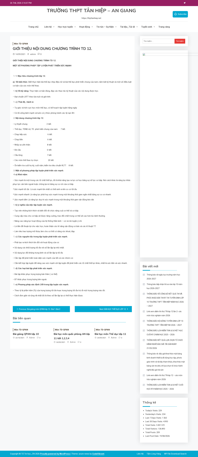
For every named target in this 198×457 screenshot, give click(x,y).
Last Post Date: (152, 436)
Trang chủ (33, 26)
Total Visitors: (151, 429)
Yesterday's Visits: (153, 414)
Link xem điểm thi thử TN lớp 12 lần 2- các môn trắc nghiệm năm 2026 (164, 313)
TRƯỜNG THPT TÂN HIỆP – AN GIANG (91, 10)
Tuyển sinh (146, 26)
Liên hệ (48, 26)
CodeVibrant (98, 454)
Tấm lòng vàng (154, 454)
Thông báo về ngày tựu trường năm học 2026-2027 (163, 277)
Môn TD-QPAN (21, 44)
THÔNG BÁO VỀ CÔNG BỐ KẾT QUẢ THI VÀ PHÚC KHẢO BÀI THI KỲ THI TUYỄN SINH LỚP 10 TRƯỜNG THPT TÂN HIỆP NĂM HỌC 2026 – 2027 (165, 300)
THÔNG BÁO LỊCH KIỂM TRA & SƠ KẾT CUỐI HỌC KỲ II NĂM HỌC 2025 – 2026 (165, 387)
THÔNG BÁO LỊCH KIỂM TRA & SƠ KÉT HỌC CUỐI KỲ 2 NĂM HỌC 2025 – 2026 (165, 332)
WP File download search (175, 454)
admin (33, 54)
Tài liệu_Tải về (127, 26)
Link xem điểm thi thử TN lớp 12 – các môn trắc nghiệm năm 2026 (164, 377)
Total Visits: (150, 425)
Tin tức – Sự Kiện (105, 26)
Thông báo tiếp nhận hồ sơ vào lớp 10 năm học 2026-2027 (164, 286)
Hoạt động (84, 26)
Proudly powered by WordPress (55, 454)
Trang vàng (164, 26)
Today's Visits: (152, 410)
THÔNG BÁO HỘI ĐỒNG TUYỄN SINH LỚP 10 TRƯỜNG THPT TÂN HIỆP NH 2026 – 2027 (165, 323)
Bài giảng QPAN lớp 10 (26, 334)
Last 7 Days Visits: (153, 418)
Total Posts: (151, 432)
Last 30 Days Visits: (154, 421)
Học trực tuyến (65, 26)
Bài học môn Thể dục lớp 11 (110, 334)
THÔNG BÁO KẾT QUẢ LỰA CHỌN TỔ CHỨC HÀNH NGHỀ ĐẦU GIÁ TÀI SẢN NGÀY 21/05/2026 (165, 344)
